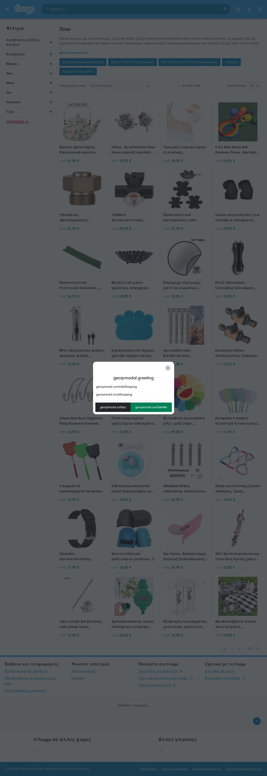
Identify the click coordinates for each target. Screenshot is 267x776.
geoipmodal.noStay (113, 407)
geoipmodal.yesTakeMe (151, 407)
